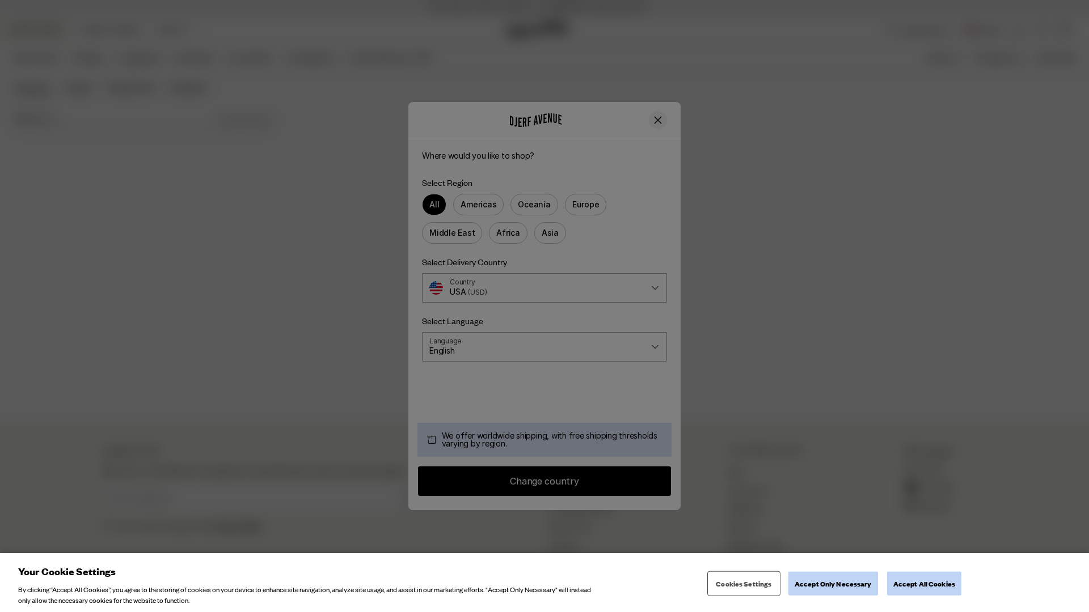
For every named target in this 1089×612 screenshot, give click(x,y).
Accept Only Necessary (833, 583)
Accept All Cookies (924, 583)
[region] (544, 582)
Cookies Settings (743, 583)
